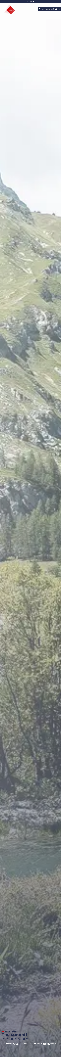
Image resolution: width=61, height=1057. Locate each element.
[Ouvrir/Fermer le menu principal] (55, 9)
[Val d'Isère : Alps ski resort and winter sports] (9, 9)
